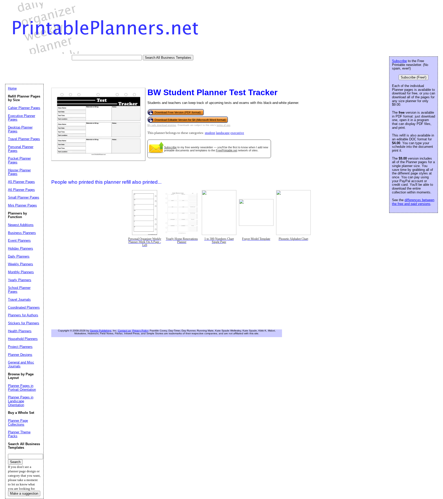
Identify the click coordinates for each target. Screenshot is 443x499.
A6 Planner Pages (21, 190)
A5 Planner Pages (21, 182)
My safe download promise (161, 125)
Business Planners (22, 233)
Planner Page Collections (18, 422)
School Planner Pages (19, 289)
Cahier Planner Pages (24, 108)
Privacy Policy (140, 330)
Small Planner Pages (23, 197)
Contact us (124, 330)
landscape (223, 133)
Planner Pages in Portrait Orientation (22, 388)
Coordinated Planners (24, 307)
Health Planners (20, 331)
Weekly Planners (20, 264)
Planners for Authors (23, 315)
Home (12, 88)
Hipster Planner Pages (19, 172)
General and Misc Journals (21, 364)
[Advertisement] (98, 71)
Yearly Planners (19, 280)
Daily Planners (18, 256)
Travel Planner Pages (24, 139)
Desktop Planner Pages (20, 129)
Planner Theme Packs (19, 434)
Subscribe (170, 147)
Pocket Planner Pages (19, 160)
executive (237, 133)
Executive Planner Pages (21, 118)
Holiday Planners (20, 248)
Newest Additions (21, 225)
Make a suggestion (24, 493)
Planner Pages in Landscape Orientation (20, 401)
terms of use (223, 125)
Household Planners (23, 339)
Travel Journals (19, 299)
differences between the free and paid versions (413, 202)
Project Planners (20, 347)
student (210, 133)
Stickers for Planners (23, 323)
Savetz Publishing (100, 330)
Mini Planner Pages (22, 205)
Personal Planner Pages (20, 149)
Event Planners (19, 240)
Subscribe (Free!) (413, 77)
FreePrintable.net (226, 150)
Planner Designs (20, 355)
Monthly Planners (21, 272)
